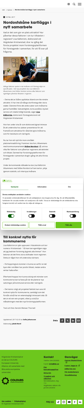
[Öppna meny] (79, 5)
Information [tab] (42, 187)
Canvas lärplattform (73, 360)
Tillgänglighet (20, 401)
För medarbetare (72, 372)
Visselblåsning (71, 375)
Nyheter (9, 10)
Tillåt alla (68, 225)
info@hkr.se (54, 364)
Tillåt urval (42, 225)
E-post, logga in (71, 366)
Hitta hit (47, 373)
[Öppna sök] (74, 4)
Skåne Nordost (31, 146)
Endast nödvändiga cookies (15, 225)
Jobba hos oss (70, 369)
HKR (3, 10)
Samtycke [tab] (14, 187)
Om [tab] (69, 187)
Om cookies (6, 401)
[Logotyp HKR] (4, 4)
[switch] (32, 216)
